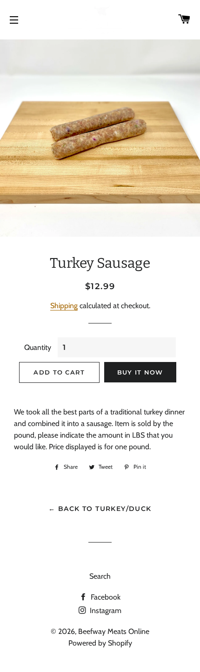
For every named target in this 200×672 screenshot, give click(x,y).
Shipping (64, 305)
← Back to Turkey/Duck (99, 508)
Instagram (104, 610)
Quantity (37, 347)
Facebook (104, 597)
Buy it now (140, 372)
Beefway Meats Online (113, 631)
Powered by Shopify (100, 643)
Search (100, 576)
